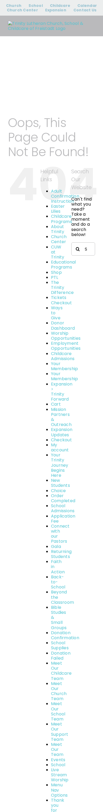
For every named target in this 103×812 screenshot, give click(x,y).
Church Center (59, 239)
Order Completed (63, 498)
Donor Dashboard (63, 325)
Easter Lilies (58, 208)
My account (60, 447)
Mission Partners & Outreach (61, 417)
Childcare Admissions (62, 356)
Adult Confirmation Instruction (65, 196)
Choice (58, 491)
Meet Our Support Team (59, 731)
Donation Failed (61, 655)
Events (58, 760)
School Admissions (62, 508)
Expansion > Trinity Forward (61, 391)
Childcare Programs (61, 218)
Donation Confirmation (65, 635)
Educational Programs (63, 264)
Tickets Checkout (61, 300)
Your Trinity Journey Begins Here (59, 465)
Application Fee (63, 518)
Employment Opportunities (66, 345)
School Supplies (60, 645)
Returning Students (61, 554)
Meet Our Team (57, 749)
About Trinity (57, 229)
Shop (56, 272)
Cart (56, 404)
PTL (54, 277)
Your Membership (64, 366)
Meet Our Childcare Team (61, 671)
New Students (60, 482)
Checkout (61, 440)
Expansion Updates (61, 432)
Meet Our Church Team (59, 691)
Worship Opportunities (66, 335)
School (58, 765)
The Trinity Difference (62, 287)
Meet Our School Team (58, 711)
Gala (56, 546)
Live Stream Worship (60, 775)
